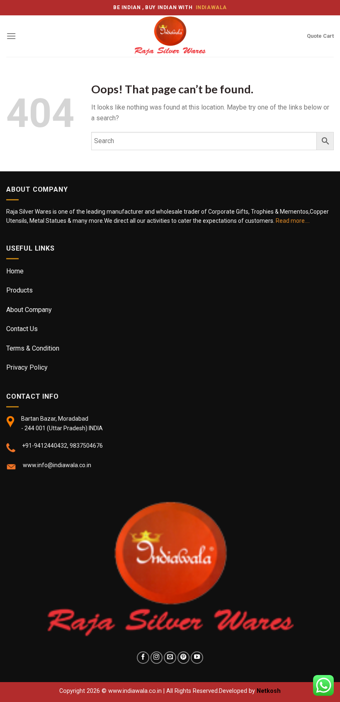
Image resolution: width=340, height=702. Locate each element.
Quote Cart (320, 36)
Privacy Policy (27, 367)
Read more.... (293, 220)
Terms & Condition (32, 348)
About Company (29, 310)
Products (19, 290)
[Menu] (11, 36)
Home (15, 271)
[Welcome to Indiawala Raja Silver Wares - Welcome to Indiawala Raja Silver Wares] (170, 36)
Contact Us (22, 329)
